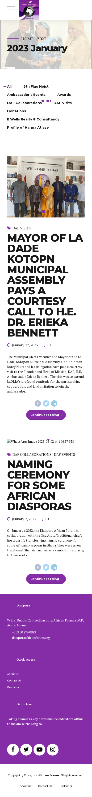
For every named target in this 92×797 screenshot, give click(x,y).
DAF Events (64, 398)
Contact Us (14, 624)
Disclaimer (14, 631)
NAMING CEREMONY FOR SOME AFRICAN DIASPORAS (39, 429)
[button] (15, 158)
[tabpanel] (46, 158)
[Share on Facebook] (38, 347)
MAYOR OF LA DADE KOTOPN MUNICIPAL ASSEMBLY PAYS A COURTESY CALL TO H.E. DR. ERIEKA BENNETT (45, 229)
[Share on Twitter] (46, 347)
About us (13, 618)
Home (27, 38)
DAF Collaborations (32, 398)
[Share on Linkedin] (54, 347)
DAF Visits (22, 172)
